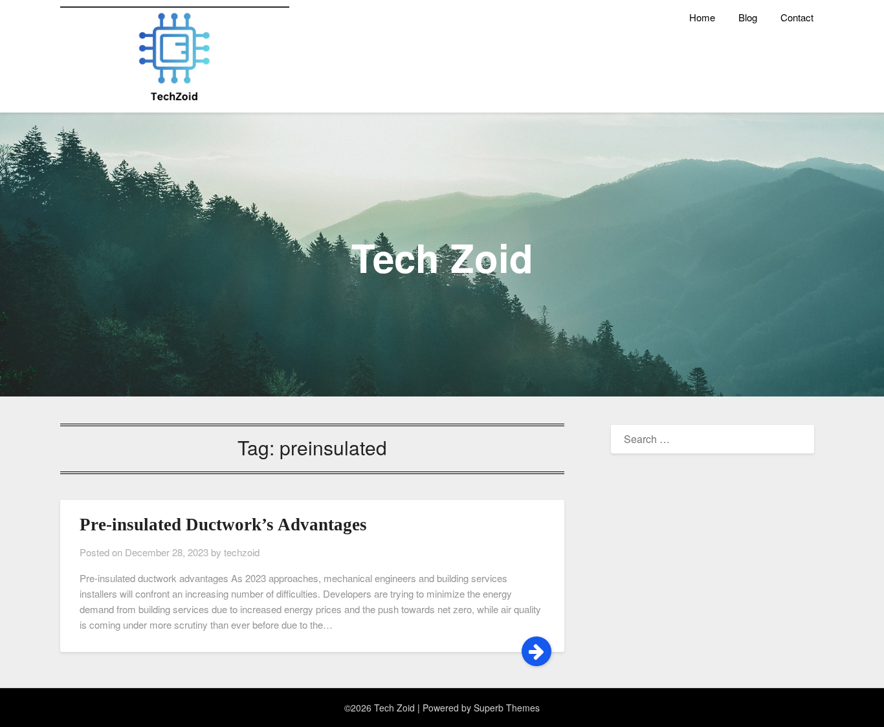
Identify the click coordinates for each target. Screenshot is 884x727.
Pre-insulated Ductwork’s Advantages (223, 524)
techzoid (242, 552)
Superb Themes (507, 707)
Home (702, 17)
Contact (796, 17)
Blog (747, 17)
